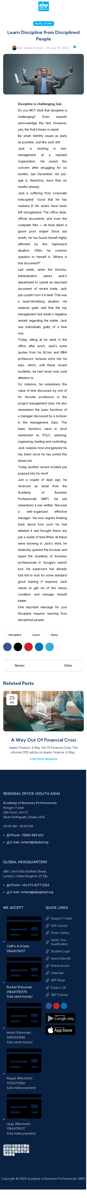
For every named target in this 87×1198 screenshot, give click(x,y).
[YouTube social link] (56, 1006)
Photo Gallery (60, 933)
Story (48, 23)
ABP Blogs (58, 980)
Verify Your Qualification (59, 942)
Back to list (43, 665)
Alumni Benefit (61, 958)
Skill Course (59, 925)
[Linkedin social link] (39, 647)
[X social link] (18, 647)
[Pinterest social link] (28, 647)
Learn (36, 634)
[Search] (82, 6)
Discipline (15, 634)
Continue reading (43, 759)
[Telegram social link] (49, 647)
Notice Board (60, 965)
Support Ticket (61, 918)
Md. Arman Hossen (31, 48)
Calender (57, 973)
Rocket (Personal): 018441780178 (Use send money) (20, 991)
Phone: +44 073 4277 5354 (30, 885)
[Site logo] (44, 6)
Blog (38, 23)
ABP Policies (59, 995)
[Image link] (16, 1150)
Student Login (60, 951)
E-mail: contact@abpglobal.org (32, 892)
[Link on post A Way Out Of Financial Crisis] (43, 711)
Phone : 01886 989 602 (27, 835)
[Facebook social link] (7, 647)
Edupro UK (58, 987)
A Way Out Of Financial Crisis (43, 740)
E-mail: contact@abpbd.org (29, 842)
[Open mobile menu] (5, 6)
